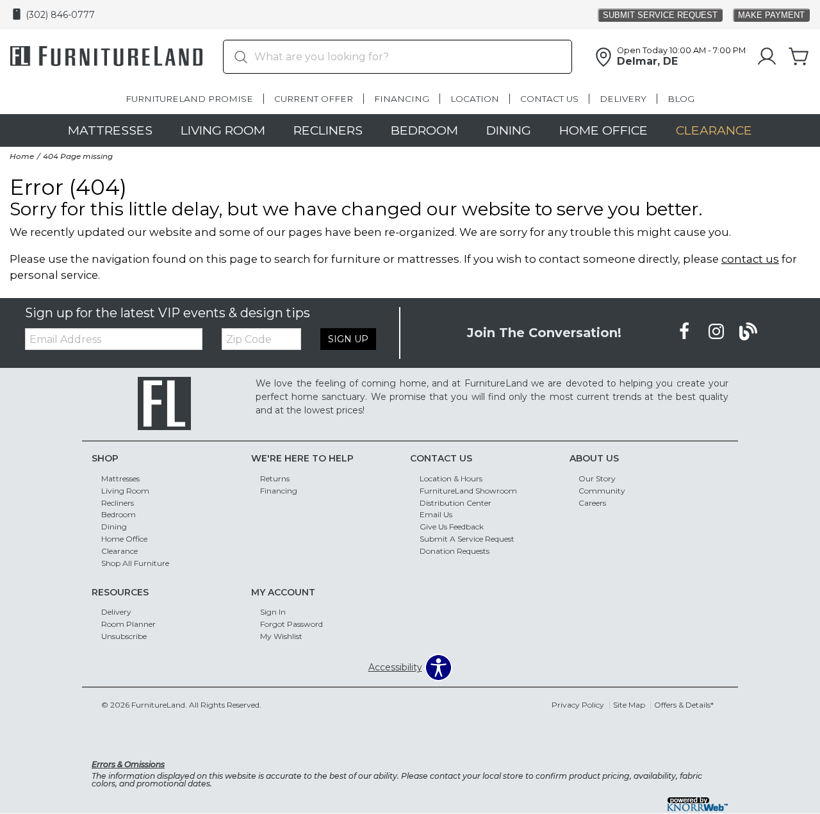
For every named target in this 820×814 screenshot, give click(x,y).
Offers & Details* (684, 705)
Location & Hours (451, 478)
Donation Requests (454, 551)
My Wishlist (281, 636)
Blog (681, 99)
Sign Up (348, 339)
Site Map (629, 705)
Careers (592, 502)
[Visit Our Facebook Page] (685, 332)
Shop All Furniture (135, 563)
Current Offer (313, 99)
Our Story (597, 478)
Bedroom (424, 130)
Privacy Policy (578, 705)
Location (474, 99)
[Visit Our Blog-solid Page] (748, 332)
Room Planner (128, 624)
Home (22, 156)
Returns (275, 478)
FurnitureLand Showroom (468, 490)
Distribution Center (455, 502)
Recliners (328, 130)
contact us (750, 259)
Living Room (223, 130)
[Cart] (799, 57)
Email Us (436, 514)
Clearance (714, 130)
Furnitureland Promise (189, 99)
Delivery (623, 99)
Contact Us (549, 99)
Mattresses (110, 130)
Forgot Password (291, 624)
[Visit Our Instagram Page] (717, 332)
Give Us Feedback (452, 526)
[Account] (767, 57)
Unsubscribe (124, 636)
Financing (401, 99)
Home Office (603, 130)
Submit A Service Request (467, 539)
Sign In (273, 612)
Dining (508, 130)
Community (601, 490)
